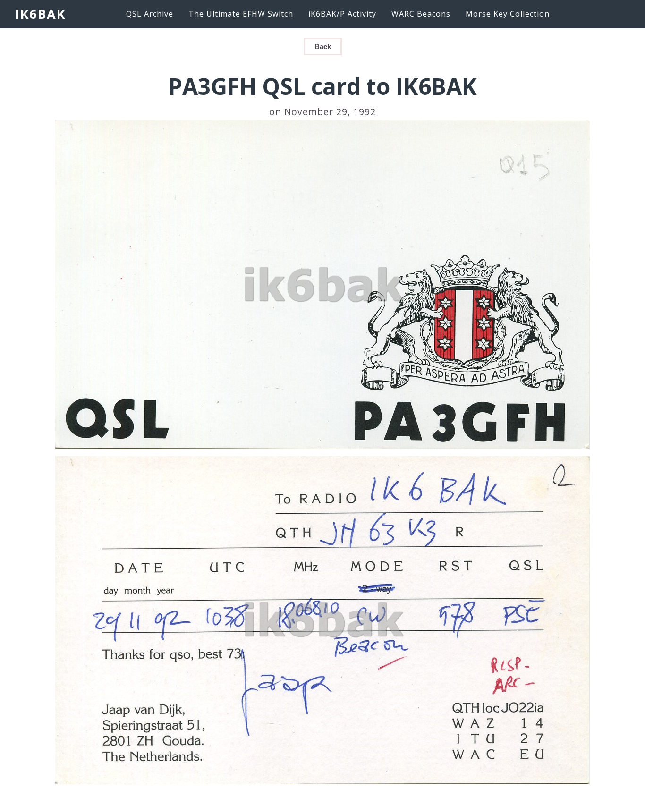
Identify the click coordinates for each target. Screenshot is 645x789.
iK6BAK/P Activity (342, 13)
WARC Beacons (420, 13)
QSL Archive (149, 13)
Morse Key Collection (508, 13)
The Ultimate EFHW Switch (240, 13)
